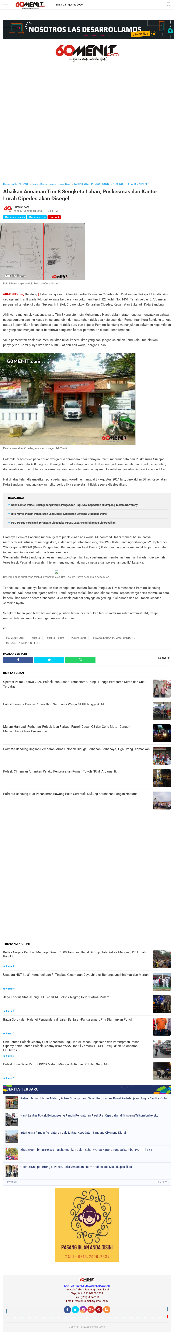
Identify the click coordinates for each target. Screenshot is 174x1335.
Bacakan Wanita (14, 217)
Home (6, 184)
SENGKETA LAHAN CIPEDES (132, 184)
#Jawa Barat (78, 637)
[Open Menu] (5, 5)
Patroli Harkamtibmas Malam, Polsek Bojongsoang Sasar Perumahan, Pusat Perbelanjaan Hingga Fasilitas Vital (93, 1098)
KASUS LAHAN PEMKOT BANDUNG (93, 184)
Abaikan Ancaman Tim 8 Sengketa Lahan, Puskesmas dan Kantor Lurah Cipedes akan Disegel (80, 195)
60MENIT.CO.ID (20, 184)
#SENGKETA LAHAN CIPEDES (23, 643)
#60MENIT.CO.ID (15, 637)
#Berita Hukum (55, 637)
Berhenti (54, 217)
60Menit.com (97, 1326)
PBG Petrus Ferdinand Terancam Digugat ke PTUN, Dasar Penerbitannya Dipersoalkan (63, 522)
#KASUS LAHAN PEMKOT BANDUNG (114, 637)
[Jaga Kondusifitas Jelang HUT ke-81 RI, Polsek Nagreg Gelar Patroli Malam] (162, 1004)
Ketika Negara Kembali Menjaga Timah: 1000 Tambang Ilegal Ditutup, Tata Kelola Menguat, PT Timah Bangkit (74, 954)
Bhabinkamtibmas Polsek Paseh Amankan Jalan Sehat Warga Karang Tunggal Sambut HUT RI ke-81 (86, 1149)
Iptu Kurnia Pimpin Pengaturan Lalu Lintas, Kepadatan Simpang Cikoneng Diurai (59, 513)
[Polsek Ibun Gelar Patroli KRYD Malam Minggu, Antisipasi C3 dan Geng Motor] (162, 1071)
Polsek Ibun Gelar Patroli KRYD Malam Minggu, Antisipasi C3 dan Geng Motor (58, 1064)
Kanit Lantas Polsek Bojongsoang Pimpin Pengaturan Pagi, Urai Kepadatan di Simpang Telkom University (74, 504)
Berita (35, 184)
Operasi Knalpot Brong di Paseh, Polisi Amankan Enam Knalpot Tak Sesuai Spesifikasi (76, 1166)
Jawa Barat (64, 184)
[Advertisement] (87, 128)
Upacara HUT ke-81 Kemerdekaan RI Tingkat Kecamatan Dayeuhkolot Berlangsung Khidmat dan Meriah (76, 975)
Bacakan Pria (37, 217)
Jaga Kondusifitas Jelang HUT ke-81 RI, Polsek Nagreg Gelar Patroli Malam (56, 997)
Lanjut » (163, 1182)
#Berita (36, 637)
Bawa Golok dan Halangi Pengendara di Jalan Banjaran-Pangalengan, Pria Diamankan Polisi (67, 1019)
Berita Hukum (48, 184)
